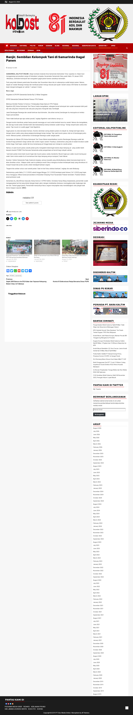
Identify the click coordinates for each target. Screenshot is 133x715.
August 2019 (97, 694)
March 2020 (97, 672)
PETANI (12, 275)
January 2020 (97, 678)
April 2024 (96, 517)
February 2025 (97, 485)
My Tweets (97, 389)
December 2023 (98, 529)
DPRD (113, 46)
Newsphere (75, 713)
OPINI (38, 50)
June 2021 (96, 624)
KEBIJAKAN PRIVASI (38, 707)
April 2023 (96, 555)
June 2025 (96, 472)
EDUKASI (31, 50)
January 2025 (97, 488)
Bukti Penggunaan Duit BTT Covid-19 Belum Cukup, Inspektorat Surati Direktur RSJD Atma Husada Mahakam (109, 365)
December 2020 (98, 643)
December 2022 (98, 567)
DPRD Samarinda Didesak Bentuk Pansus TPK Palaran (24, 99)
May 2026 (96, 438)
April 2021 (96, 631)
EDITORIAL (23, 46)
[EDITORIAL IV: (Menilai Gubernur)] (98, 159)
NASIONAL (75, 46)
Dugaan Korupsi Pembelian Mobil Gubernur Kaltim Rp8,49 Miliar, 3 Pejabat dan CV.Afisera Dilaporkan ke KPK (109, 343)
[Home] (7, 45)
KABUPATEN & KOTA (89, 46)
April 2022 (96, 593)
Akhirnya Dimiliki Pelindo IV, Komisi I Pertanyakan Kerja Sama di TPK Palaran (32, 104)
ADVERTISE (103, 46)
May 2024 (96, 513)
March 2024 (97, 520)
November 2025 (98, 457)
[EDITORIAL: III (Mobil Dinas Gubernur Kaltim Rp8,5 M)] (98, 171)
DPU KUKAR (21, 50)
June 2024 (96, 510)
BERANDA (13, 46)
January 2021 (97, 640)
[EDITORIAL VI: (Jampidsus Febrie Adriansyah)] (98, 136)
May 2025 (96, 476)
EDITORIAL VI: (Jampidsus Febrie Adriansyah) (113, 135)
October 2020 (97, 650)
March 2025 (97, 482)
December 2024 (98, 491)
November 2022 (98, 570)
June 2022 (96, 586)
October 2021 (97, 612)
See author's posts (32, 203)
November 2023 (98, 532)
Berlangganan (99, 414)
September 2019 (98, 691)
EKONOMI (49, 46)
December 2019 (98, 681)
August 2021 (97, 618)
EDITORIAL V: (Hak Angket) (113, 147)
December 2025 (98, 453)
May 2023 (96, 551)
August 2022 (97, 580)
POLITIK (32, 46)
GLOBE (57, 46)
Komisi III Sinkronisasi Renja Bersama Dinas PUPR (71, 280)
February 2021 (97, 637)
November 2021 (98, 608)
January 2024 (97, 526)
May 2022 (96, 589)
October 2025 (97, 460)
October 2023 (97, 536)
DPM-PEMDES (9, 50)
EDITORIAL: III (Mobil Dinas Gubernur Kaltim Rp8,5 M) (113, 170)
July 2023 (96, 545)
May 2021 (96, 627)
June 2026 (96, 434)
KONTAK (40, 709)
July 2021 (96, 621)
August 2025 (97, 466)
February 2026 (97, 447)
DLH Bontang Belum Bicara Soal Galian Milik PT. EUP (109, 359)
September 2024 (98, 501)
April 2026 (96, 441)
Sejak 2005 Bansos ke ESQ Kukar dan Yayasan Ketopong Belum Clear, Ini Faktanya (26, 281)
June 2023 (96, 548)
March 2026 (97, 444)
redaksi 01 (28, 197)
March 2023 (97, 558)
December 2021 (98, 605)
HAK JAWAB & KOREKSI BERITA (16, 709)
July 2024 (96, 507)
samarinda (18, 275)
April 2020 (96, 669)
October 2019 (97, 688)
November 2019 (98, 684)
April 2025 (96, 479)
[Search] (127, 48)
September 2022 (98, 577)
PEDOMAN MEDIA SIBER (13, 707)
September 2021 (98, 615)
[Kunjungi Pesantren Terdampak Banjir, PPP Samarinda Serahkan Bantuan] (19, 247)
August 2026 (97, 428)
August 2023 (97, 542)
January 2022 (97, 602)
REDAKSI (26, 707)
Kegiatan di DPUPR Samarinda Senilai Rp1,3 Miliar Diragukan (26, 95)
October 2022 (97, 574)
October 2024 (97, 498)
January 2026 (97, 450)
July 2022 (96, 583)
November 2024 (98, 495)
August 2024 (97, 504)
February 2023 (97, 561)
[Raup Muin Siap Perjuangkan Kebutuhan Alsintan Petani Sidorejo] (75, 247)
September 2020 (98, 653)
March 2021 (97, 634)
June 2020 (96, 662)
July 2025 (96, 469)
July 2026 (96, 431)
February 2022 (97, 599)
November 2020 (98, 646)
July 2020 (96, 659)
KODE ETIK (32, 709)
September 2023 (98, 539)
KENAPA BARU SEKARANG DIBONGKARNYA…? (107, 113)
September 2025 (98, 463)
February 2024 (97, 523)
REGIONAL (65, 46)
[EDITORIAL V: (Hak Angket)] (98, 147)
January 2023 (97, 564)
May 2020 (96, 665)
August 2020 (97, 656)
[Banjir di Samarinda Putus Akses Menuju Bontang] (47, 247)
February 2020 (97, 675)
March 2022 (97, 596)
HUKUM (40, 46)
